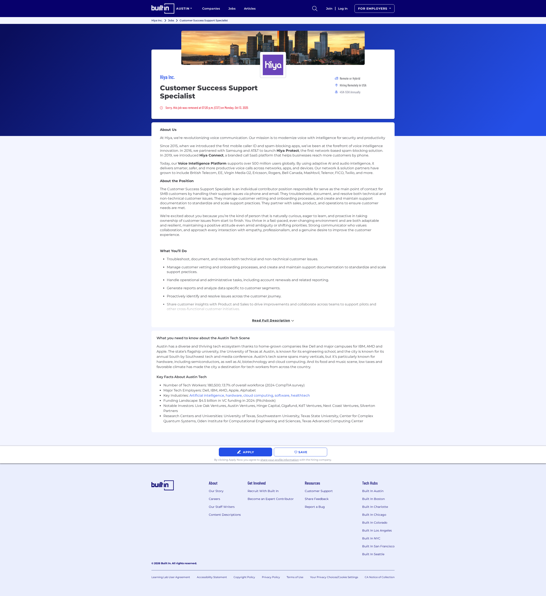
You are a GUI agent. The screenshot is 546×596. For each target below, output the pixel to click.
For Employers (373, 8)
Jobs (231, 8)
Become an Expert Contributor (271, 499)
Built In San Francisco (378, 546)
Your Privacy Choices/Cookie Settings (334, 577)
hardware (234, 395)
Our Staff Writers (222, 507)
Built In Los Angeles (377, 530)
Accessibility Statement (212, 577)
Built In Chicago (374, 515)
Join (329, 8)
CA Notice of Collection (380, 577)
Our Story (216, 491)
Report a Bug (315, 507)
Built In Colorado (374, 522)
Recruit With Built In (263, 491)
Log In (343, 8)
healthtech (300, 395)
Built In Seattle (373, 554)
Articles (250, 8)
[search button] (314, 8)
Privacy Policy (271, 577)
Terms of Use (295, 577)
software (282, 395)
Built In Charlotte (375, 507)
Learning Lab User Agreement (170, 577)
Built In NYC (371, 538)
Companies (211, 8)
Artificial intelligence (206, 395)
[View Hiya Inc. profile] (273, 48)
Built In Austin (372, 491)
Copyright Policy (244, 577)
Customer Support (319, 491)
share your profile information (279, 459)
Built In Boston (373, 499)
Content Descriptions (225, 515)
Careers (214, 499)
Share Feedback (316, 499)
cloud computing (258, 395)
